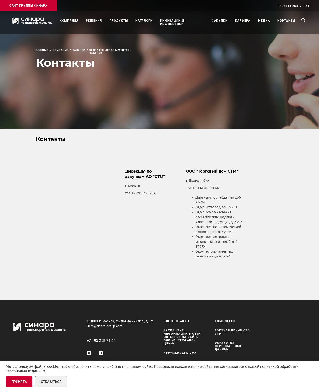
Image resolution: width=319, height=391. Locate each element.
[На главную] (32, 20)
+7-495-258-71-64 (145, 193)
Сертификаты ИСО (180, 353)
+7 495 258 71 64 (101, 340)
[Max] (89, 353)
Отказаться (51, 382)
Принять (19, 382)
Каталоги (144, 20)
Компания (69, 20)
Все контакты (176, 321)
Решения (94, 20)
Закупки (220, 20)
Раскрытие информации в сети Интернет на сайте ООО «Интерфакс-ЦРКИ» (182, 337)
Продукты (119, 20)
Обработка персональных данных (228, 346)
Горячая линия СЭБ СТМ (232, 332)
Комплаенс (225, 321)
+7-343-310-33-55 (206, 188)
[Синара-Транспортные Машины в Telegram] (101, 353)
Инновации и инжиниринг (172, 22)
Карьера (243, 20)
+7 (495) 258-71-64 (293, 5)
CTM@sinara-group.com (104, 326)
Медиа (264, 20)
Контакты (286, 20)
